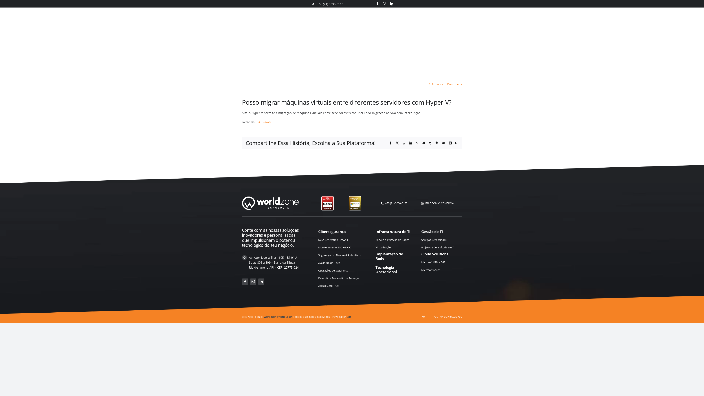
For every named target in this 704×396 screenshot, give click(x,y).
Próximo (453, 84)
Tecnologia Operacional (386, 269)
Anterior (437, 84)
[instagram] (384, 3)
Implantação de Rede (389, 256)
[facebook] (377, 3)
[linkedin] (391, 3)
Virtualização (265, 122)
